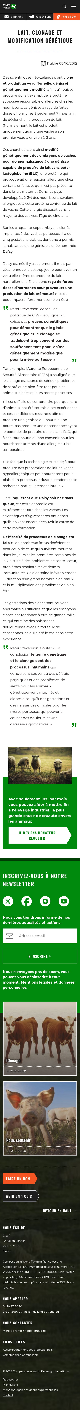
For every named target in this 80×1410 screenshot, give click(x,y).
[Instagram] (45, 901)
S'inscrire (38, 956)
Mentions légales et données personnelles (30, 1390)
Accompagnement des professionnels (27, 1349)
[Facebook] (26, 901)
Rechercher (10, 1379)
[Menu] (72, 6)
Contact (8, 1395)
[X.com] (8, 901)
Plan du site (10, 1384)
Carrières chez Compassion (20, 1355)
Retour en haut (57, 1210)
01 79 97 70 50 (12, 1306)
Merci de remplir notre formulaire (24, 1330)
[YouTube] (64, 901)
